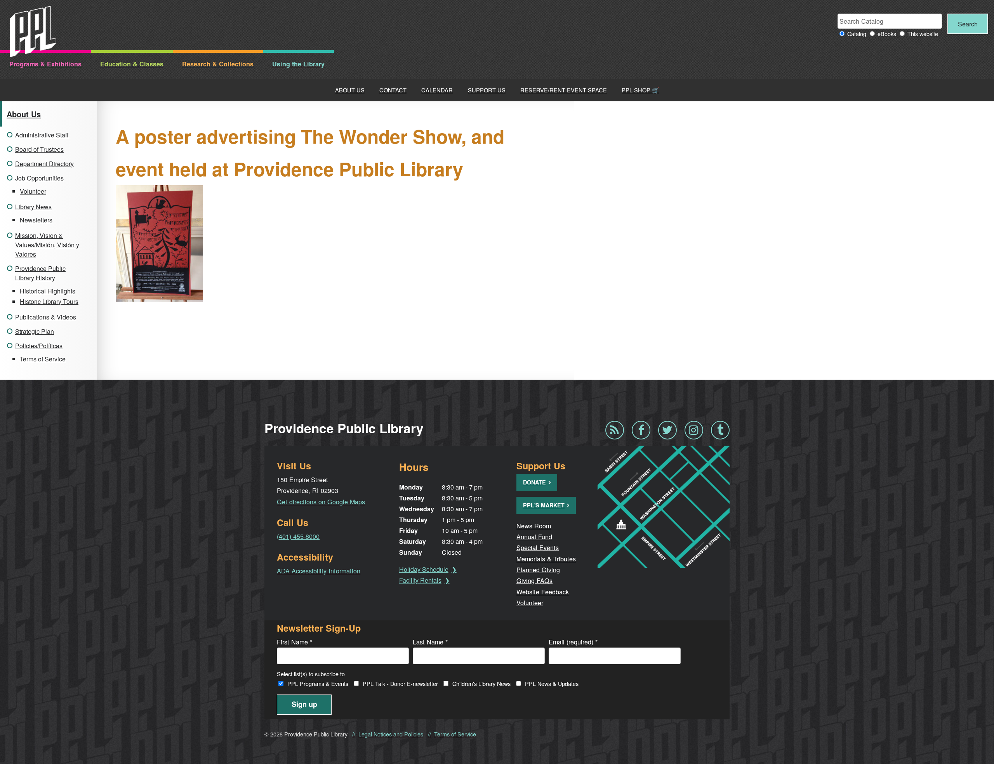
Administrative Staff (42, 134)
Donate (534, 482)
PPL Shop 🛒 (640, 90)
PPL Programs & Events (317, 683)
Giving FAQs (534, 580)
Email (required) (573, 641)
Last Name (430, 641)
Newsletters (36, 219)
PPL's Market (544, 505)
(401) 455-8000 (298, 536)
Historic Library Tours (49, 301)
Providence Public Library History (40, 273)
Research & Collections (218, 63)
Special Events (537, 547)
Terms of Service (43, 358)
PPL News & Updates (552, 683)
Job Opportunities (39, 178)
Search (968, 23)
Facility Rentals (420, 580)
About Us (350, 90)
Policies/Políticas (39, 345)
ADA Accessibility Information (318, 570)
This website (922, 34)
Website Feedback (542, 591)
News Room (533, 525)
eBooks (887, 34)
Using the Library (298, 63)
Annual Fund (534, 536)
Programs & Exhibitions (45, 63)
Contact (393, 90)
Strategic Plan (34, 331)
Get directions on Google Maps (321, 501)
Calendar (437, 90)
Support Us (487, 90)
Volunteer (33, 191)
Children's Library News (481, 683)
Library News (33, 206)
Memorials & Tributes (546, 558)
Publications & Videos (45, 317)
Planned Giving (538, 569)
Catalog (856, 34)
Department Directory (44, 163)
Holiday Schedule (423, 569)
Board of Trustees (39, 149)
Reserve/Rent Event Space (563, 90)
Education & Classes (131, 63)
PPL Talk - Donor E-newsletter (400, 683)
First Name (294, 641)
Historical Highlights (47, 290)
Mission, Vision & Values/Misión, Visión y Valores (47, 245)
